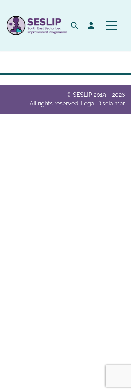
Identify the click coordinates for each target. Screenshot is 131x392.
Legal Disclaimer (103, 103)
